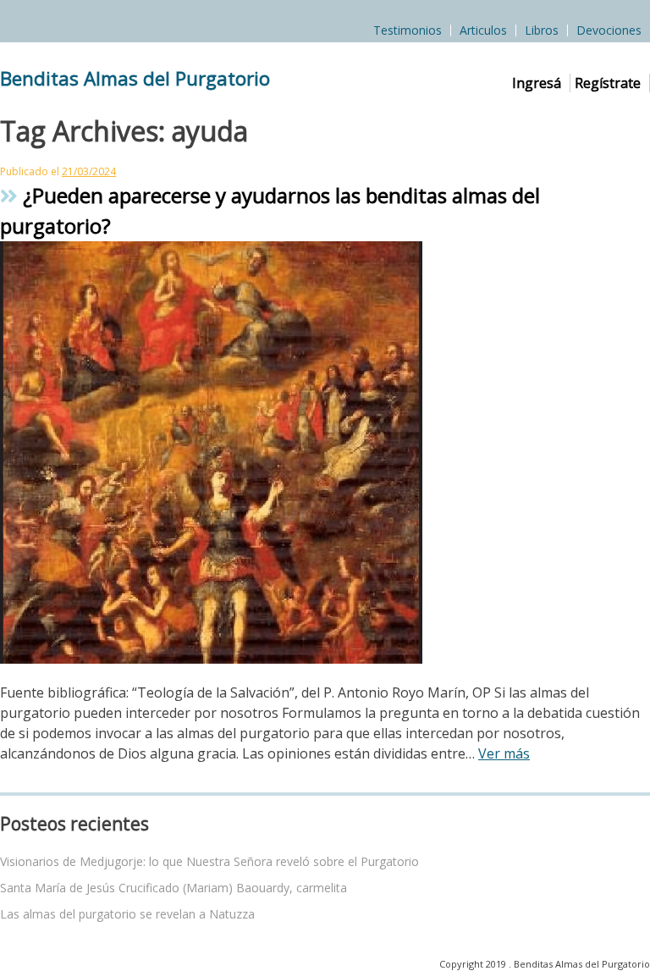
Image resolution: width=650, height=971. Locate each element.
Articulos (483, 30)
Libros (542, 30)
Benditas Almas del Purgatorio (135, 78)
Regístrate (608, 83)
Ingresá (536, 83)
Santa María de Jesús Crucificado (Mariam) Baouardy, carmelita (173, 888)
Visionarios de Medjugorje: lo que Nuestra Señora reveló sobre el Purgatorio (209, 861)
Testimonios (407, 30)
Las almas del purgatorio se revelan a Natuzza (127, 914)
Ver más (504, 753)
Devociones (609, 30)
